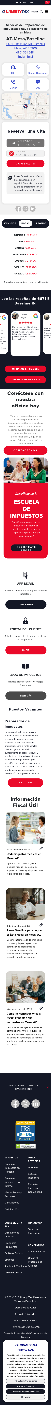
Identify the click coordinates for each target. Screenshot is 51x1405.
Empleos (9, 1259)
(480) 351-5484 (25, 52)
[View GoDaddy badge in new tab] (26, 1146)
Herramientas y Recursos (13, 1194)
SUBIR (26, 650)
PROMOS (41, 223)
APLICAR (25, 782)
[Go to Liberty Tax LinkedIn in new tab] (35, 1103)
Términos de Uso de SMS (25, 1327)
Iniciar (34, 11)
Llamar (13, 87)
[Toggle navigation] (46, 11)
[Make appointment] (47, 2)
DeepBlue (33, 1167)
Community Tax (36, 1251)
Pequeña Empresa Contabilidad (35, 1188)
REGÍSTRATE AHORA (26, 548)
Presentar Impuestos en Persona (12, 1167)
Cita (13, 73)
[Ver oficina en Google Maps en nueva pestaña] (25, 106)
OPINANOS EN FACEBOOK (25, 379)
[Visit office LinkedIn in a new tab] (33, 209)
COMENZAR (25, 163)
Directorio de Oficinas (12, 1234)
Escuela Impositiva (33, 1175)
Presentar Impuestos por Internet (13, 1182)
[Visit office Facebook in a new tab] (18, 209)
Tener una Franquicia (34, 1231)
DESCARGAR (26, 604)
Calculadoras (12, 1202)
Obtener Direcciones (37, 73)
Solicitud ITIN (12, 1209)
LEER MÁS (26, 695)
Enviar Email (25, 56)
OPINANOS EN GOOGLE (25, 369)
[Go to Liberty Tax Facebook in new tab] (15, 1103)
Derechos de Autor (25, 1307)
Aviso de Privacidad (25, 1314)
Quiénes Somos (14, 1253)
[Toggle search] (41, 12)
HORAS (25, 223)
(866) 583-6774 (13, 1272)
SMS (38, 87)
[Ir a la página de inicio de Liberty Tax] (15, 11)
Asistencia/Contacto (16, 1266)
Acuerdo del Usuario (25, 1320)
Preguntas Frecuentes (11, 1245)
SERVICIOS (10, 223)
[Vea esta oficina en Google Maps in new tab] (4, 317)
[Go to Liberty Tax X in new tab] (25, 1103)
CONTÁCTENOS (25, 450)
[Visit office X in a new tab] (25, 209)
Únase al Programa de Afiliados (35, 1261)
